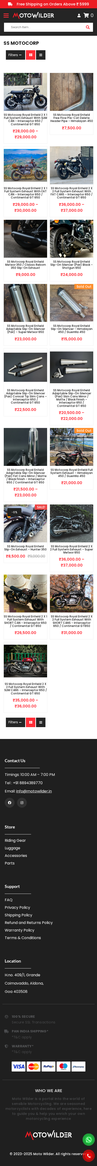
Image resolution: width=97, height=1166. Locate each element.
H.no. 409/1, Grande (22, 975)
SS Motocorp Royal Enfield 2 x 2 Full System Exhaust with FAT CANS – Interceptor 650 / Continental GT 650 (72, 193)
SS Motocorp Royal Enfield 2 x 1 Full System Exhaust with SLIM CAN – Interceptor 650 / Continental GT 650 (25, 119)
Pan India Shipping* (30, 1031)
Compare (33, 141)
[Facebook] (10, 803)
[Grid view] (30, 55)
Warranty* (22, 1046)
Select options (18, 141)
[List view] (40, 55)
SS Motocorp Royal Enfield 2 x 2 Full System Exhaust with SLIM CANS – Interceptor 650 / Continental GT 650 (25, 688)
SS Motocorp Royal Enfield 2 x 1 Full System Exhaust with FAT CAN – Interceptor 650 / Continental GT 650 (25, 193)
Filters (13, 55)
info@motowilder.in (34, 791)
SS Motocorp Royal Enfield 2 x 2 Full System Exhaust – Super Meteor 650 (71, 549)
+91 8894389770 (28, 783)
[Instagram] (22, 803)
